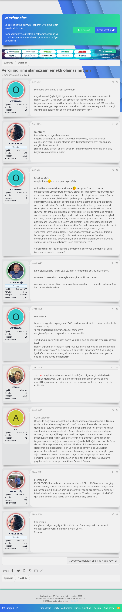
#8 (116, 472)
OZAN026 (9, 75)
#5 (117, 309)
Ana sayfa (109, 607)
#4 (116, 263)
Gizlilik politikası (83, 607)
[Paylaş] (113, 82)
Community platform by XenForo (61, 598)
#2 (117, 124)
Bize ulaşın (45, 607)
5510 (41, 375)
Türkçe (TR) (11, 607)
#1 (117, 82)
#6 (116, 367)
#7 (117, 410)
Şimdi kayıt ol (104, 29)
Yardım (98, 607)
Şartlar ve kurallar (63, 607)
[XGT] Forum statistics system (61, 601)
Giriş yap (85, 29)
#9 (117, 514)
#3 (117, 170)
